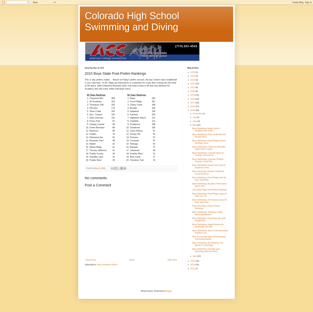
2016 (192, 106)
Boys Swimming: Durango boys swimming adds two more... (206, 250)
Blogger (168, 291)
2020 (192, 91)
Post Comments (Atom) (107, 264)
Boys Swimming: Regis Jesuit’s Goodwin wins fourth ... (206, 129)
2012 (192, 268)
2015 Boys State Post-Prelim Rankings (209, 190)
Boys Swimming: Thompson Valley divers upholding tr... (207, 213)
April (195, 256)
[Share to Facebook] (121, 168)
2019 (192, 95)
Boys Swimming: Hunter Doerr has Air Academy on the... (209, 166)
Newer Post (91, 260)
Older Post (172, 260)
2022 (192, 84)
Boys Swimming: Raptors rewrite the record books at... (208, 172)
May (195, 125)
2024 (192, 76)
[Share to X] (118, 168)
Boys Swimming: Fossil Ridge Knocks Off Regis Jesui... (209, 141)
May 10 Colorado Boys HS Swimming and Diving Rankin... (209, 238)
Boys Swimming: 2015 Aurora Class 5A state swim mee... (209, 201)
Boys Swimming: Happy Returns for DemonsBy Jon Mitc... (208, 225)
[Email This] (112, 168)
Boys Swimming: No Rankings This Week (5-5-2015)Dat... (207, 244)
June (195, 121)
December (197, 113)
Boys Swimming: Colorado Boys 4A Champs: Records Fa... (208, 154)
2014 (192, 261)
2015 (192, 110)
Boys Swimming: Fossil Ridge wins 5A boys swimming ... (209, 178)
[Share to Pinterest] (125, 168)
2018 (192, 99)
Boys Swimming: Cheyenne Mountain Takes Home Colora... (209, 148)
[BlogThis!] (115, 168)
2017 (192, 103)
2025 (192, 72)
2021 (192, 87)
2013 (192, 264)
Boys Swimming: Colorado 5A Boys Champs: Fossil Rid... (208, 160)
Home (131, 260)
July (195, 117)
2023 (192, 80)
